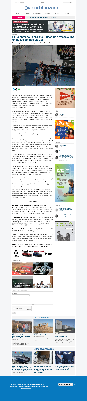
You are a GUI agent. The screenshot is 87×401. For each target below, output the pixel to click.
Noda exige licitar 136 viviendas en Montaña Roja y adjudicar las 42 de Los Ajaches (43, 285)
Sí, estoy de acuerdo (65, 384)
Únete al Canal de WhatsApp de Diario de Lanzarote (41, 17)
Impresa (67, 13)
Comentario (15, 297)
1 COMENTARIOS (21, 339)
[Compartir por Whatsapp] (19, 90)
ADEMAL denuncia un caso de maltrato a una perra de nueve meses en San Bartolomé (22, 272)
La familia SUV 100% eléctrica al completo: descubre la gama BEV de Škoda (22, 285)
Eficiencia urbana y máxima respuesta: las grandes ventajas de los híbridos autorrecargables (43, 271)
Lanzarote (27, 13)
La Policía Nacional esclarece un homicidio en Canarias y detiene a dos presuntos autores (64, 367)
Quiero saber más (26, 388)
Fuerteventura (37, 13)
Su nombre (14, 293)
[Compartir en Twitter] (16, 90)
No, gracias (75, 384)
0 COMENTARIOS (42, 336)
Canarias (47, 13)
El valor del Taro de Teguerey (42, 335)
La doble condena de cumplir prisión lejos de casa (63, 335)
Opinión (57, 13)
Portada (17, 13)
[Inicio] (43, 9)
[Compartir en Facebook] (14, 90)
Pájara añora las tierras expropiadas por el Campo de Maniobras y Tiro (21, 336)
